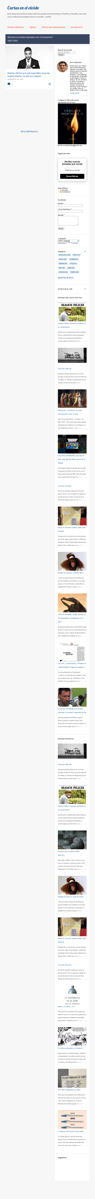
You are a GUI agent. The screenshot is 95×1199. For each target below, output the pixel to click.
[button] (49, 84)
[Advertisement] (28, 108)
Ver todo (12, 41)
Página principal (15, 27)
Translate (74, 243)
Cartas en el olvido (23, 7)
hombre (73, 259)
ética (73, 263)
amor (62, 259)
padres (74, 272)
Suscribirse (72, 176)
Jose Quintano (76, 62)
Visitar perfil (74, 93)
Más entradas (29, 131)
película (63, 272)
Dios (76, 255)
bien (61, 268)
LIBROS (33, 27)
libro (71, 268)
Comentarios (66, 192)
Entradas (64, 190)
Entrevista (77, 27)
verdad (63, 263)
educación (64, 255)
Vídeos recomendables (53, 27)
